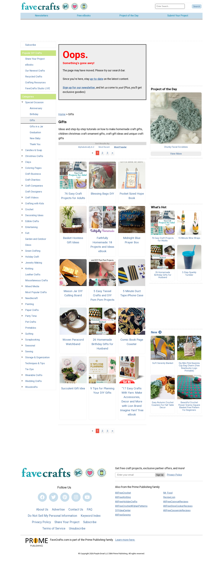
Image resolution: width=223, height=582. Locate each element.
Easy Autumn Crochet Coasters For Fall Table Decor (163, 405)
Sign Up (159, 475)
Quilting (29, 333)
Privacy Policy (41, 522)
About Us (42, 509)
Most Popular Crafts (36, 292)
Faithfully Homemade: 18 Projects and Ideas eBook (102, 244)
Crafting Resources (35, 82)
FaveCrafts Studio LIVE (37, 88)
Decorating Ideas (34, 215)
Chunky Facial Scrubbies (176, 147)
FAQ (89, 509)
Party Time (31, 316)
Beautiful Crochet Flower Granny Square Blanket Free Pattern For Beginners (189, 406)
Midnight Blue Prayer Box (131, 240)
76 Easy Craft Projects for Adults (73, 196)
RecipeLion (169, 497)
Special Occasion (34, 102)
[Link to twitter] (53, 497)
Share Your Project (35, 58)
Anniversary (36, 108)
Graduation (35, 132)
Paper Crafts (32, 310)
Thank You (35, 144)
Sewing (29, 351)
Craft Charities (32, 179)
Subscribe (30, 44)
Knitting (29, 268)
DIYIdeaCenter (123, 510)
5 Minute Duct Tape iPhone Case (131, 293)
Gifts (32, 120)
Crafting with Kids (34, 203)
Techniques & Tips (35, 363)
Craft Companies (34, 185)
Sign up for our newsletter (79, 87)
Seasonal (30, 345)
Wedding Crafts (33, 381)
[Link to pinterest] (64, 497)
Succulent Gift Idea (73, 388)
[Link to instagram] (76, 497)
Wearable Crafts (33, 375)
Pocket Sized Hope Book (132, 196)
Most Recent (104, 147)
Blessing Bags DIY (102, 193)
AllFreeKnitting (123, 497)
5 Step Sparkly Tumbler (189, 273)
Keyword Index (91, 515)
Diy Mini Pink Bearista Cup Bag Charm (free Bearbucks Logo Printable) (189, 367)
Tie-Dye (29, 369)
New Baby (35, 138)
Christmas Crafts (34, 156)
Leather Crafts (32, 274)
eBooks (29, 64)
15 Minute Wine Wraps (189, 238)
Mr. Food (167, 492)
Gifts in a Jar (36, 126)
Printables (30, 327)
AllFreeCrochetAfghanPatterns (131, 506)
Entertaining (31, 227)
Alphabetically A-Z (86, 147)
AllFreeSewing (123, 514)
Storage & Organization (37, 357)
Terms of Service (53, 528)
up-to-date (96, 78)
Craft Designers (33, 191)
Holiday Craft (32, 256)
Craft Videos (32, 197)
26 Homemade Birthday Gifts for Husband (102, 344)
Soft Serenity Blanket (162, 363)
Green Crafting (32, 250)
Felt (27, 233)
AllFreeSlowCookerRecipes (178, 506)
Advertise (58, 509)
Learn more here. (125, 539)
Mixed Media (32, 286)
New (154, 332)
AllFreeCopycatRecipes (175, 501)
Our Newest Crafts (35, 70)
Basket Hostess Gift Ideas (73, 240)
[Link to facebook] (42, 497)
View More (176, 153)
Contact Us (75, 509)
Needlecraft (31, 298)
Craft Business (33, 173)
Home (62, 114)
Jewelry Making (33, 262)
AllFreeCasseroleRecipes (177, 510)
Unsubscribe (77, 528)
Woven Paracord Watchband (73, 342)
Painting (29, 304)
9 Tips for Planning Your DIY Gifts (102, 391)
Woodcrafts (31, 387)
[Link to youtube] (87, 497)
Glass (28, 244)
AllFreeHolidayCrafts (126, 501)
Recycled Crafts (33, 76)
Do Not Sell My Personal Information (52, 515)
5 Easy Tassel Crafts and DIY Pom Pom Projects (102, 295)
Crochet (29, 209)
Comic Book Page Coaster (131, 342)
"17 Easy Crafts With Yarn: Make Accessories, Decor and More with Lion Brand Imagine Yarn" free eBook (131, 401)
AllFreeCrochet (123, 492)
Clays (28, 162)
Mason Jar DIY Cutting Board (73, 293)
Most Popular (120, 147)
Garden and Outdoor (35, 239)
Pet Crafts (30, 321)
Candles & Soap (33, 150)
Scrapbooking (32, 339)
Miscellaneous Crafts (36, 280)
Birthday (34, 114)
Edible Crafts (32, 221)
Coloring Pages (33, 168)
